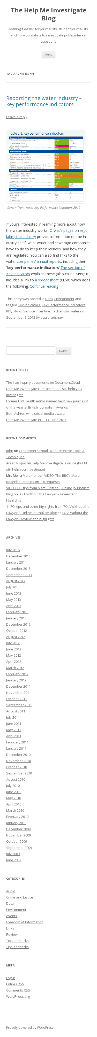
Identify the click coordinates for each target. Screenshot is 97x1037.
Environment (64, 298)
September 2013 (19, 574)
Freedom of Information (24, 922)
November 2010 (18, 760)
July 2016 (13, 550)
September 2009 (19, 847)
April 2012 (13, 661)
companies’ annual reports (39, 261)
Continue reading (46, 286)
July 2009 (13, 853)
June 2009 (13, 860)
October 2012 (16, 630)
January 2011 (16, 748)
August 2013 (15, 581)
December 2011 (18, 686)
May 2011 (13, 729)
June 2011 (13, 723)
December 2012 (18, 624)
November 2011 (18, 692)
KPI (8, 311)
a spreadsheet (47, 280)
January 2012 (16, 680)
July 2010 (13, 785)
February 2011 (17, 742)
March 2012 (15, 667)
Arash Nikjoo (16, 463)
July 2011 (13, 717)
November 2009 (18, 835)
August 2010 (15, 779)
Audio (10, 891)
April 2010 (13, 804)
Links (10, 928)
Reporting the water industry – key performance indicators (44, 101)
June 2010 (13, 791)
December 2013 (18, 568)
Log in (10, 977)
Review (12, 934)
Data (49, 298)
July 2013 (13, 587)
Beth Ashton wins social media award (35, 413)
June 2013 (13, 593)
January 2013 (16, 618)
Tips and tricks (17, 940)
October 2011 (16, 698)
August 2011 (15, 711)
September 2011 (19, 705)
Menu (48, 54)
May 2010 (13, 798)
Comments (18, 990)
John (9, 450)
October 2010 (16, 767)
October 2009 (16, 841)
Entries (15, 984)
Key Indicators (29, 305)
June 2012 (13, 649)
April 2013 (13, 605)
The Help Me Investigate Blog (48, 14)
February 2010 (17, 816)
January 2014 (16, 562)
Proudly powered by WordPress (29, 1027)
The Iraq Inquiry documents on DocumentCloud (43, 382)
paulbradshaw (52, 317)
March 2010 (15, 810)
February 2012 (17, 674)
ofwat (17, 311)
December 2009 (18, 829)
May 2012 (13, 655)
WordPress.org (18, 996)
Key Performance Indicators (63, 305)
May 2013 (13, 599)
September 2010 (19, 773)
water (74, 311)
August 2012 (15, 636)
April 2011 (13, 736)
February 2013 (17, 612)
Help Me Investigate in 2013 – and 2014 (36, 419)
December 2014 (18, 556)
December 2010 (18, 754)
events (11, 915)
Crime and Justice (19, 897)
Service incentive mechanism (46, 311)
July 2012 (13, 643)
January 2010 (16, 822)
